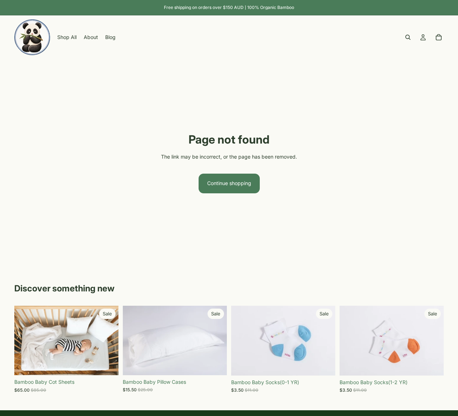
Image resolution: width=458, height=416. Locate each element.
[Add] (107, 364)
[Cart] (439, 37)
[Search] (408, 37)
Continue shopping (229, 183)
